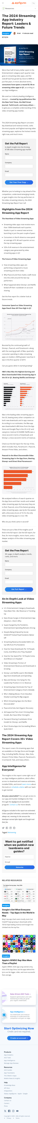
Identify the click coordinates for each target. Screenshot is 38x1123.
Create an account (18, 1038)
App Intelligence (9, 1060)
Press (6, 1106)
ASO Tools (7, 1058)
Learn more (26, 784)
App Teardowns (9, 1073)
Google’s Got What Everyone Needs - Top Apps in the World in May (18, 912)
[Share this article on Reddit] (14, 828)
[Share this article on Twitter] (3, 828)
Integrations (8, 1091)
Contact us (14, 805)
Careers (6, 1103)
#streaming (12, 832)
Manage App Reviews (11, 1063)
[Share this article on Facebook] (7, 828)
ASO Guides (8, 1070)
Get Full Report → (19, 589)
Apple (20, 1094)
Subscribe (19, 867)
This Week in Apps (10, 1076)
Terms (17, 1118)
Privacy (9, 1118)
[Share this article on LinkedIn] (10, 828)
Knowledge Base (9, 1085)
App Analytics (8, 1055)
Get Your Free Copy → (19, 182)
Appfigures (13, 1094)
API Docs (7, 1088)
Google (25, 1094)
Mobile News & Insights (12, 1078)
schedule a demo (17, 787)
